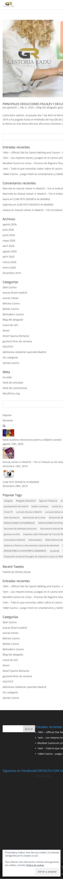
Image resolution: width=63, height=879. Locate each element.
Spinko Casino (11, 363)
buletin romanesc (39, 506)
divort (6, 330)
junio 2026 (9, 235)
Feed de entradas (13, 382)
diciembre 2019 (12, 273)
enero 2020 (9, 267)
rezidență (54, 550)
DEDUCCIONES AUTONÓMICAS (19, 522)
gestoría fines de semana (17, 341)
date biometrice (11, 517)
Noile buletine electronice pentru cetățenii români (32, 439)
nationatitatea (35, 539)
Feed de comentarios (15, 388)
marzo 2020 (9, 262)
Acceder (7, 377)
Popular (7, 415)
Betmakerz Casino (13, 314)
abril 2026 (8, 246)
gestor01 (12, 107)
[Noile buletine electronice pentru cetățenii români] (8, 435)
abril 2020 (8, 256)
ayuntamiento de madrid (16, 506)
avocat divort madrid (15, 292)
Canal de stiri (10, 325)
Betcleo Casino (11, 303)
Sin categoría (10, 357)
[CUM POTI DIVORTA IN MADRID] (8, 477)
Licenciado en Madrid (14, 539)
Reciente (8, 420)
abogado (8, 500)
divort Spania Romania (16, 336)
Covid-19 (8, 511)
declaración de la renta (34, 517)
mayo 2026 (9, 240)
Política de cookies (35, 865)
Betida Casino (11, 309)
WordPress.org (11, 393)
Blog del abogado (46, 107)
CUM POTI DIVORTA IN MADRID (31, 199)
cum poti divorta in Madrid (29, 511)
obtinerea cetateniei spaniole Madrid (24, 352)
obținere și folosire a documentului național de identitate (31, 545)
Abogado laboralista (26, 500)
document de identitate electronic (20, 528)
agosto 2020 (10, 251)
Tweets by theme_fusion (17, 572)
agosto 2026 (10, 224)
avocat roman (11, 298)
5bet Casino (9, 287)
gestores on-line (12, 534)
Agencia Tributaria (48, 500)
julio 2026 (8, 229)
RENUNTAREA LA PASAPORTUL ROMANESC (25, 550)
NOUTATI (8, 346)
